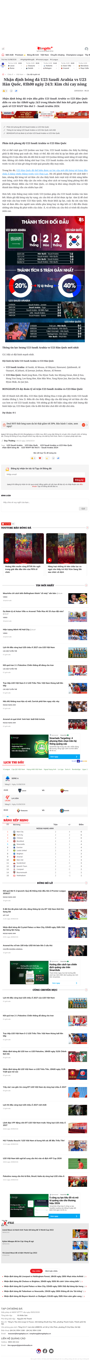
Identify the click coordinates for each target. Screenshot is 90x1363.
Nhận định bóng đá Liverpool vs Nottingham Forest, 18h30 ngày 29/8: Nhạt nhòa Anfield (45, 1276)
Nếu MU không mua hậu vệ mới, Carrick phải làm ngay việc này (31, 701)
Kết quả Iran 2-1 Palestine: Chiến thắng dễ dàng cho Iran (28, 665)
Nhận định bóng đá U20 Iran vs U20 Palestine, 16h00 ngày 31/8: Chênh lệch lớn (34, 1052)
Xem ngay (54, 757)
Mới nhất (9, 55)
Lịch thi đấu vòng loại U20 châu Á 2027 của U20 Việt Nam (29, 647)
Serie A (67, 769)
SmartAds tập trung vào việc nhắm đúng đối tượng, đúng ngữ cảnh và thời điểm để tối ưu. (64, 749)
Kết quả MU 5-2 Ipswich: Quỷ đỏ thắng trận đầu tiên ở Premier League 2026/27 (34, 892)
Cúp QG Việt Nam (18, 769)
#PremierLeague (42, 59)
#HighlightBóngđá (27, 59)
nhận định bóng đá (10, 447)
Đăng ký (79, 480)
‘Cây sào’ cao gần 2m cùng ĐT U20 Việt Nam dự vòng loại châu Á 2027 (34, 1087)
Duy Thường (9, 440)
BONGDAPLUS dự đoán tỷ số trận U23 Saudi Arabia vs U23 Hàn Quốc (33, 133)
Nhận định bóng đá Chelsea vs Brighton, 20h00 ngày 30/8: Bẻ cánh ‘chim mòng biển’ (43, 1281)
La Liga (60, 769)
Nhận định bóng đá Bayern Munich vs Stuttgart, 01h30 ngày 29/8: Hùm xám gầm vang (44, 1296)
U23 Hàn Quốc (31, 445)
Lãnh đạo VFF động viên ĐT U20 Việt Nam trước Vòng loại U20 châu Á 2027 (34, 1123)
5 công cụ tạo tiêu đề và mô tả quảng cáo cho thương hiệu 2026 (64, 1200)
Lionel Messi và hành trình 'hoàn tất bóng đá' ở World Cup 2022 (28, 1230)
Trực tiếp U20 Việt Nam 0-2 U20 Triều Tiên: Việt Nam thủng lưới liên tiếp (33, 684)
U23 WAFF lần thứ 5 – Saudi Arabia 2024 (39, 447)
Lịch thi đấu (14, 762)
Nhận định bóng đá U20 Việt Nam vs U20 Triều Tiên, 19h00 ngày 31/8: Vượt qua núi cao (34, 1070)
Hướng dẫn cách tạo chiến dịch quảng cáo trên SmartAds (63, 967)
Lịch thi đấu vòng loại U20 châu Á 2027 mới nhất (24, 1105)
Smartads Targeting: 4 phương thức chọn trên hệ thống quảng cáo (63, 741)
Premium (19, 55)
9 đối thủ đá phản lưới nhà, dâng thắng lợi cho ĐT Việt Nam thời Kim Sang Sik (33, 910)
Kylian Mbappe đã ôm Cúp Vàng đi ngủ (18, 1241)
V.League (6, 769)
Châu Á (10, 74)
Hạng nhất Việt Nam (34, 769)
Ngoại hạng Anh (9, 705)
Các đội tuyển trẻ (33, 74)
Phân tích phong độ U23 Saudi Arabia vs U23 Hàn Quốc (28, 127)
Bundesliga (76, 769)
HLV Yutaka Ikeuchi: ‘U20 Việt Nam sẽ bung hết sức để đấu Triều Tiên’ (34, 1140)
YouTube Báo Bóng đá (16, 527)
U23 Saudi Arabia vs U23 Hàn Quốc (56, 445)
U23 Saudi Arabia (14, 445)
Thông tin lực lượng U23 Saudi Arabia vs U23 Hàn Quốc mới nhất (31, 130)
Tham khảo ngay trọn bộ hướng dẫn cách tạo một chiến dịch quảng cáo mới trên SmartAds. (63, 975)
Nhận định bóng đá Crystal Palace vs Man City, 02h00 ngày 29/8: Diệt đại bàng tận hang (34, 928)
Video (5, 597)
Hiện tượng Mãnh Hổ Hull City (19, 629)
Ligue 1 (85, 769)
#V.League (54, 59)
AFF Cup (6, 915)
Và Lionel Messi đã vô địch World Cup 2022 (19, 1253)
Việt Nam (45, 55)
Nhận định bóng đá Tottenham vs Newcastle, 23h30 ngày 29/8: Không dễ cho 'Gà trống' (45, 1291)
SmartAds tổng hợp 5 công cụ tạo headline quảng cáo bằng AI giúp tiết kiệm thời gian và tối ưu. (62, 1208)
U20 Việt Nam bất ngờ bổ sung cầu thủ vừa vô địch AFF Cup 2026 (32, 1158)
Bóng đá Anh (33, 55)
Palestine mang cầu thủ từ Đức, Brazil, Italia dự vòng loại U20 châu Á (33, 1176)
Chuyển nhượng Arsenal (13, 949)
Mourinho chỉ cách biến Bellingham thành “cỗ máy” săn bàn (32, 593)
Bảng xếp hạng (16, 820)
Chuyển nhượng (58, 55)
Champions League (74, 55)
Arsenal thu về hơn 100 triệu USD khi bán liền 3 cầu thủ (27, 945)
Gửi (83, 508)
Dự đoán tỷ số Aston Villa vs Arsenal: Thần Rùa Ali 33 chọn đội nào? (33, 612)
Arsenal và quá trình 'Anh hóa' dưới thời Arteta (24, 719)
